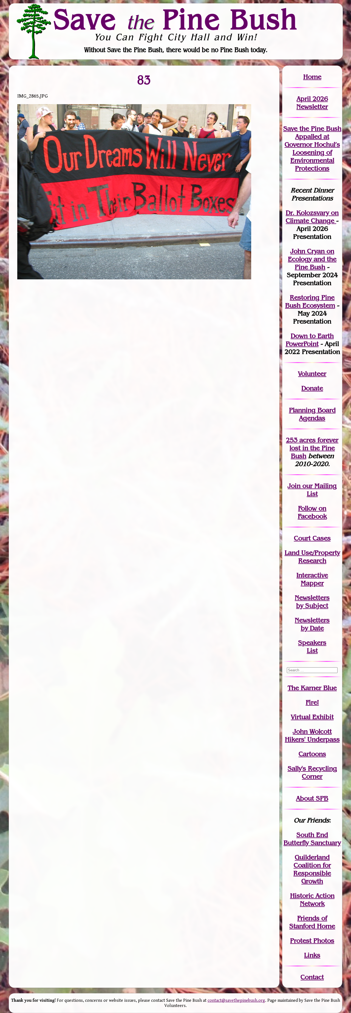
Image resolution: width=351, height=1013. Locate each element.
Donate (312, 388)
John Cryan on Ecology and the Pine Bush (312, 259)
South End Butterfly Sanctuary (312, 839)
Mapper (312, 583)
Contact (312, 977)
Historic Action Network (312, 899)
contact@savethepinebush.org (236, 1000)
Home (312, 77)
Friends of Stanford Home (312, 922)
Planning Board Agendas (312, 414)
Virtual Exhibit (312, 717)
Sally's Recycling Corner (312, 772)
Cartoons (312, 754)
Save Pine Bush (175, 19)
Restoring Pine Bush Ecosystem (310, 301)
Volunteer (312, 374)
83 (144, 79)
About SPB (312, 798)
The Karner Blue (312, 688)
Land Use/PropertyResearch (312, 556)
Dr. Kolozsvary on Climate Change (312, 217)
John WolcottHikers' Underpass (312, 735)
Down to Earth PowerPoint (310, 340)
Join (294, 486)
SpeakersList (312, 646)
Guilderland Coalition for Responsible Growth (312, 869)
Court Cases (312, 538)
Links (312, 955)
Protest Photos (312, 940)
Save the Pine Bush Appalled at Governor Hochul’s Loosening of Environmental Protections (312, 148)
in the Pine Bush (314, 448)
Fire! (312, 702)
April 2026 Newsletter (312, 102)
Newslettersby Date (312, 624)
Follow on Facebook (312, 512)
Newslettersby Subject (312, 601)
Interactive (312, 575)
